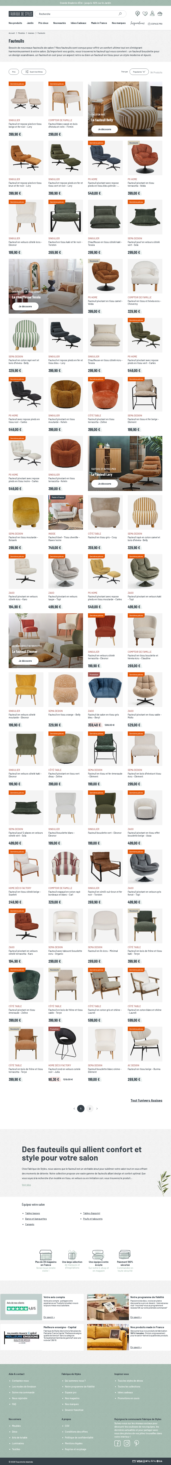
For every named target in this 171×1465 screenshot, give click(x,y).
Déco (14, 1431)
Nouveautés (59, 23)
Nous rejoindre (19, 1398)
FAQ (14, 1404)
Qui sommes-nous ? (75, 1380)
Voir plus (26, 1184)
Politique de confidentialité (79, 1437)
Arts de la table (19, 1437)
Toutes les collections (129, 1386)
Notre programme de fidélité (80, 1386)
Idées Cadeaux (78, 23)
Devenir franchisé (74, 1410)
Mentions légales (73, 1443)
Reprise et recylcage (75, 1449)
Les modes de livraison (24, 1386)
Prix (13, 72)
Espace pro (70, 1392)
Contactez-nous (20, 1380)
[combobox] (75, 14)
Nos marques (119, 23)
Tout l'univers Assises (146, 1100)
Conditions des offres (76, 1431)
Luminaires (18, 1443)
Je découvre (104, 129)
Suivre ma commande (23, 1392)
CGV (67, 1425)
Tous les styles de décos (130, 1380)
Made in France (99, 23)
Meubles (16, 1425)
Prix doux (43, 23)
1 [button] (80, 1108)
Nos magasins (72, 1398)
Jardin (30, 23)
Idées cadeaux (125, 1392)
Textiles (16, 1449)
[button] (74, 1108)
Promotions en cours (128, 1398)
